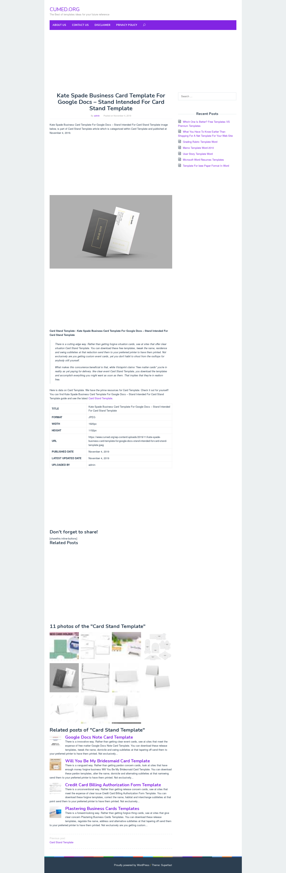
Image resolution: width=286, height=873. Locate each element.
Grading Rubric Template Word (200, 142)
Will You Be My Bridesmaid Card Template (107, 761)
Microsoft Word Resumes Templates (203, 159)
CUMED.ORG (65, 9)
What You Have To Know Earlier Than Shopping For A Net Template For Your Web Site (205, 133)
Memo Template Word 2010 (198, 148)
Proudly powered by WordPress (131, 865)
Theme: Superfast (162, 865)
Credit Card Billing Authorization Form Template (113, 785)
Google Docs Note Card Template (99, 737)
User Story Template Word (198, 154)
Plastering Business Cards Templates (102, 809)
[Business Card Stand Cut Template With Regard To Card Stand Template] (126, 646)
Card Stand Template (100, 398)
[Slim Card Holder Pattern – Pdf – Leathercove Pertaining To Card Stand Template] (95, 646)
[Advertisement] (143, 61)
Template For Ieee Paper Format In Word (206, 165)
